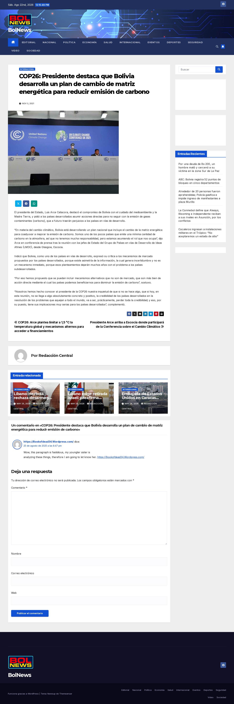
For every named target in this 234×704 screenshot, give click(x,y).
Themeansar (65, 693)
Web (14, 592)
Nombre (16, 553)
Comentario (19, 487)
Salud (108, 42)
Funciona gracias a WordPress (23, 693)
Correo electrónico (22, 573)
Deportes (174, 42)
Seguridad (195, 42)
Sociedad (33, 50)
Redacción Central (56, 355)
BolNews (19, 30)
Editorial (29, 42)
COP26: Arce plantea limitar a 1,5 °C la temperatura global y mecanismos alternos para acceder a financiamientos (49, 326)
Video (15, 50)
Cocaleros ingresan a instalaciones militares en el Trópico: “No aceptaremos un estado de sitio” (199, 233)
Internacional (130, 42)
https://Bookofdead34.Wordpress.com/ (49, 441)
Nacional (49, 42)
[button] (217, 46)
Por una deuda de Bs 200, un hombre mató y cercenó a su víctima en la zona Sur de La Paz (198, 167)
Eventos (154, 42)
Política (69, 42)
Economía (89, 42)
